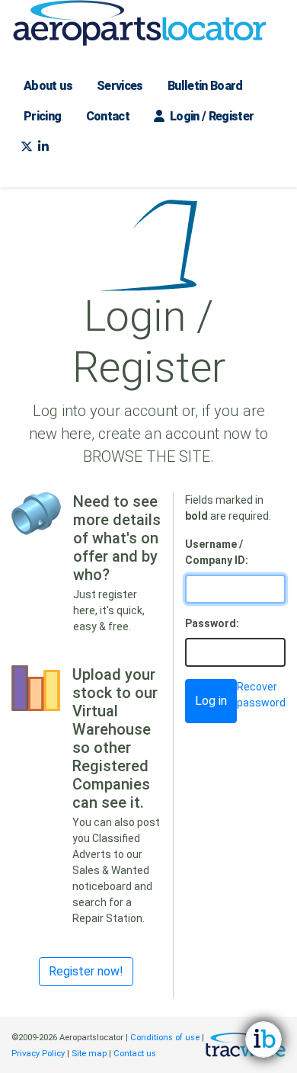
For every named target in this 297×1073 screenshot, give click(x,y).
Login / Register (210, 116)
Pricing (43, 116)
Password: (212, 623)
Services (120, 85)
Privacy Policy (38, 1054)
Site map (89, 1054)
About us (48, 85)
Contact (108, 116)
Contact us (134, 1054)
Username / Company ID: (216, 552)
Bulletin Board (205, 85)
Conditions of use (165, 1038)
